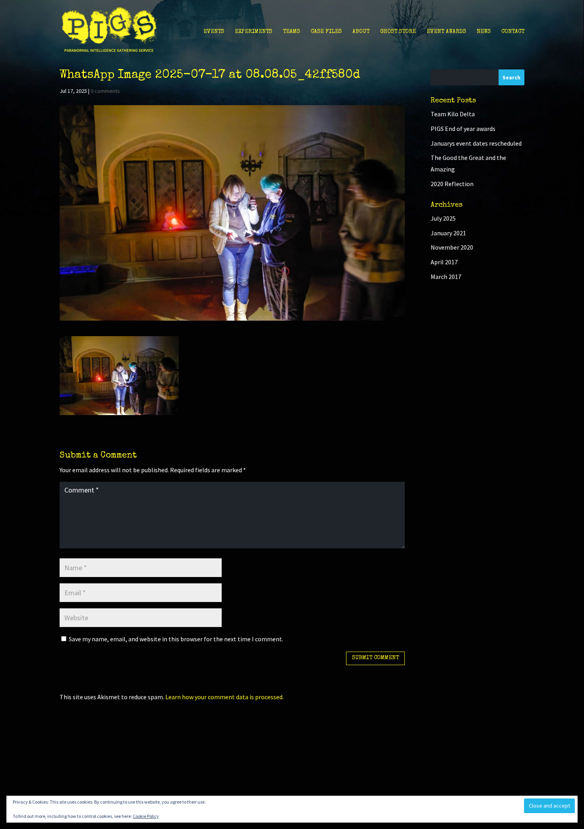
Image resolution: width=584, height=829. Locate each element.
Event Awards (446, 32)
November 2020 (452, 247)
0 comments (105, 90)
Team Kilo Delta (453, 114)
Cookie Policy (146, 816)
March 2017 (446, 277)
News (484, 32)
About (360, 32)
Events (213, 32)
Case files (326, 32)
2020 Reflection (452, 184)
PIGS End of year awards (463, 129)
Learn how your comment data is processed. (224, 697)
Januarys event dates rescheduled (476, 143)
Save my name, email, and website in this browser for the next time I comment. (176, 639)
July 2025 (443, 218)
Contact (512, 32)
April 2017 (444, 262)
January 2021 (448, 233)
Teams (291, 32)
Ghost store (398, 32)
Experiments (253, 32)
